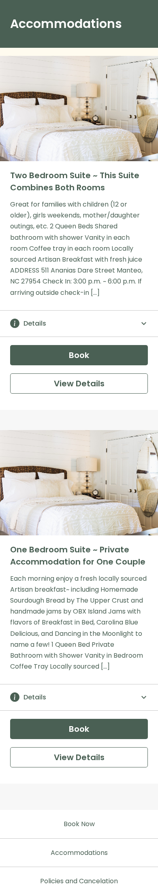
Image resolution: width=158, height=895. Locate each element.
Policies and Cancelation (79, 881)
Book (79, 355)
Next (146, 115)
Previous (12, 115)
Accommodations (79, 852)
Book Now (79, 824)
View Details (79, 383)
